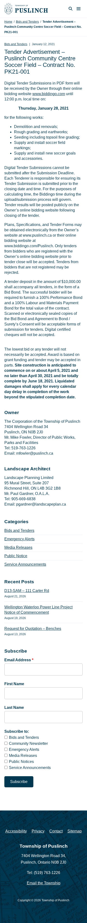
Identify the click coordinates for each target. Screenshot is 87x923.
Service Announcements (25, 564)
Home (8, 21)
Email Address (18, 660)
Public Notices (21, 762)
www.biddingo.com (48, 94)
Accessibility (16, 831)
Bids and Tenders (27, 21)
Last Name (14, 707)
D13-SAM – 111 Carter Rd (26, 591)
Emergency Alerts (19, 539)
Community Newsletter (28, 743)
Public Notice (15, 556)
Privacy (38, 831)
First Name (14, 684)
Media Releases (18, 547)
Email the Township (43, 883)
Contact (56, 831)
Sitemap (74, 831)
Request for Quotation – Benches (32, 629)
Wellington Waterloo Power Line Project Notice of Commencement (38, 609)
